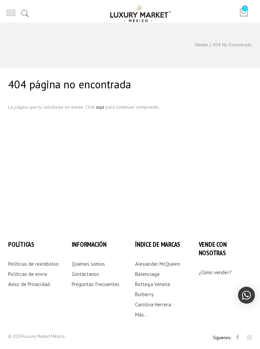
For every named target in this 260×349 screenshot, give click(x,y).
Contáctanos (86, 274)
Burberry (144, 294)
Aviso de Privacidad (29, 284)
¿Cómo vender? (215, 272)
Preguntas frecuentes (96, 284)
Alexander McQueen (157, 264)
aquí (100, 107)
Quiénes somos (88, 264)
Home (201, 45)
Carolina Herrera (153, 304)
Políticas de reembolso (33, 264)
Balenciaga (147, 274)
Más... (141, 314)
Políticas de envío (27, 274)
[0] (243, 15)
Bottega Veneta (152, 284)
